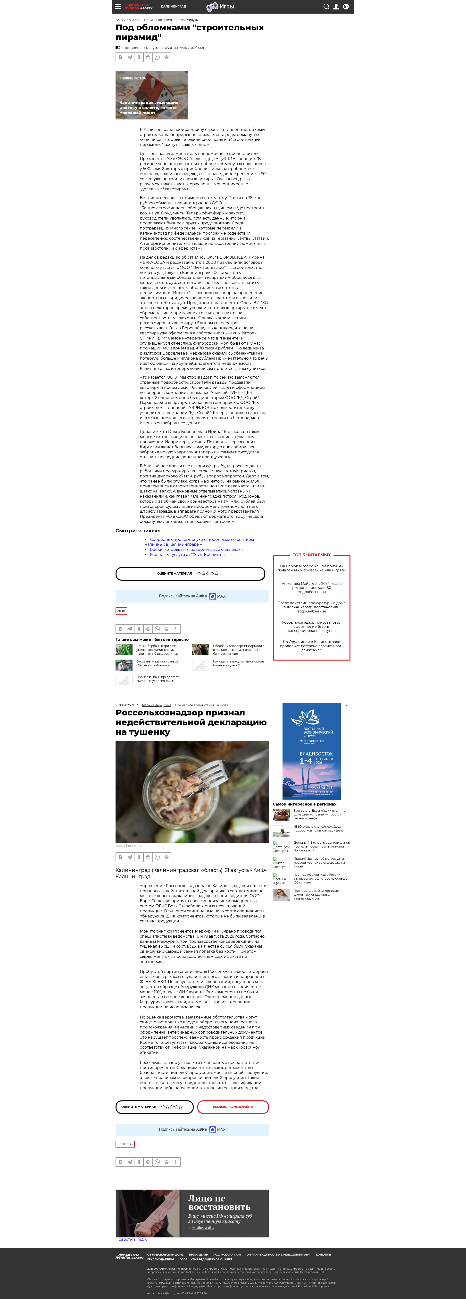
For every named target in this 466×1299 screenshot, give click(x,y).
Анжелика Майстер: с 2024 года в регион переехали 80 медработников (312, 588)
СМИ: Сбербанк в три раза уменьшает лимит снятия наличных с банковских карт (158, 649)
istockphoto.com (128, 846)
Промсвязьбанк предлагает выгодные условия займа (157, 679)
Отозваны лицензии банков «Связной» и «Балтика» (157, 663)
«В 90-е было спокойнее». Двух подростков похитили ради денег (319, 828)
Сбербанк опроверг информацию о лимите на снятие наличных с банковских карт (238, 649)
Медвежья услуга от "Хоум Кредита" (186, 554)
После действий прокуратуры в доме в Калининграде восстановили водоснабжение (312, 607)
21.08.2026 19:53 (127, 705)
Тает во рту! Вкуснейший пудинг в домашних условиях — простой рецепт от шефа (319, 814)
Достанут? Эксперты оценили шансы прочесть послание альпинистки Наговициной (322, 846)
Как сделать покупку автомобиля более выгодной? (238, 663)
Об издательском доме (165, 1254)
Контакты (323, 1254)
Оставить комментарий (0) (233, 1107)
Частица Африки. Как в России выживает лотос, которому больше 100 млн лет (320, 878)
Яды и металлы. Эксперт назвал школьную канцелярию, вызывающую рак (317, 894)
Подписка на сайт (227, 1254)
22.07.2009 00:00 (128, 20)
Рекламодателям (160, 1259)
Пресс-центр (198, 1254)
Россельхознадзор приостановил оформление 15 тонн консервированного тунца (311, 626)
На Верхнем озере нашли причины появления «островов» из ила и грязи (312, 568)
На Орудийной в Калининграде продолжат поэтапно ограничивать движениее (311, 646)
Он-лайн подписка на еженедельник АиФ (278, 1254)
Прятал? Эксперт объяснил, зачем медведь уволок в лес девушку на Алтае (319, 862)
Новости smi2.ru (132, 1239)
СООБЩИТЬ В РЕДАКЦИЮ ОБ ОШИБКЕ (206, 1259)
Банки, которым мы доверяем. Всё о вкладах (195, 549)
